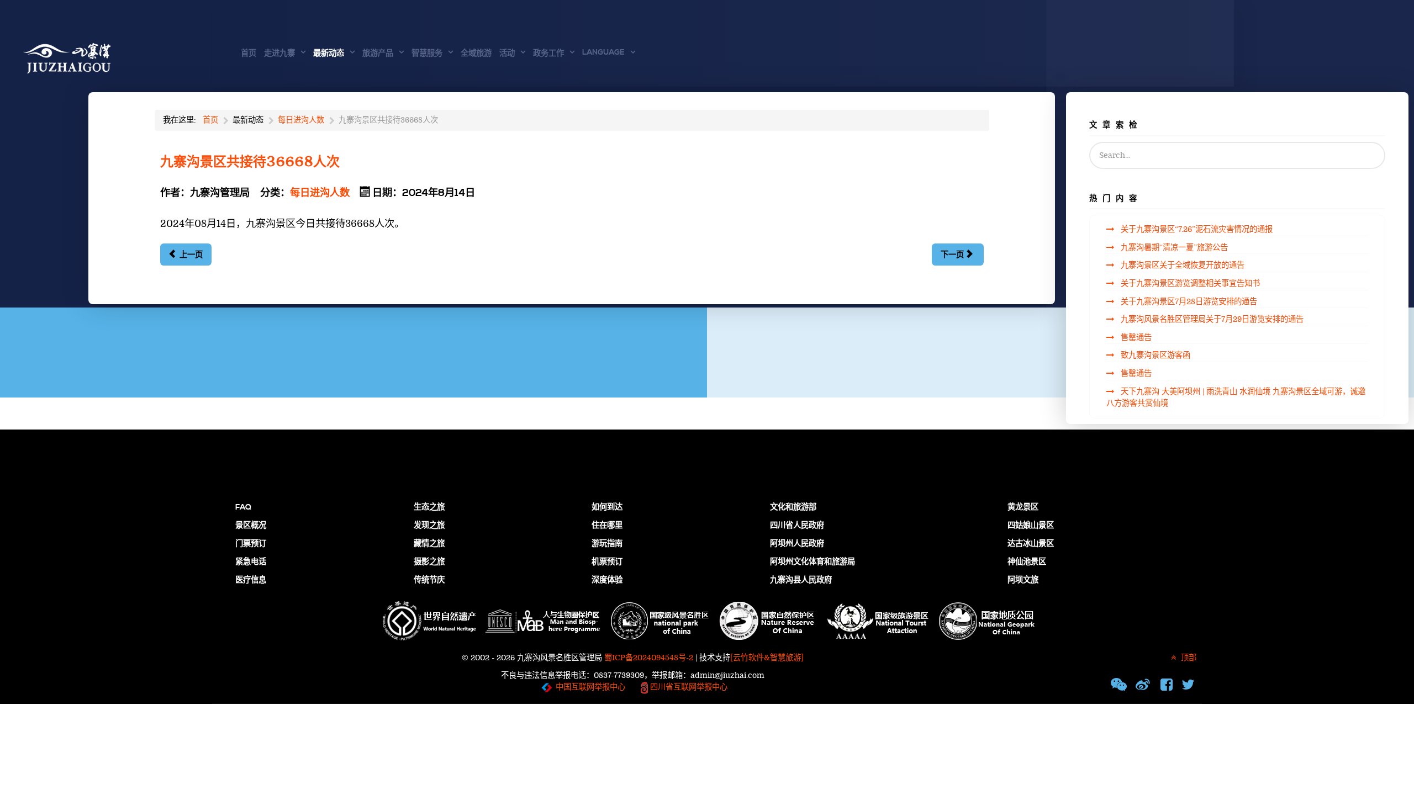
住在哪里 (607, 526)
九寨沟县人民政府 (801, 580)
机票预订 (607, 562)
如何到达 (607, 507)
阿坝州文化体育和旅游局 (812, 562)
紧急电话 (250, 562)
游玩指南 (607, 544)
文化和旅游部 (793, 507)
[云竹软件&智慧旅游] (767, 657)
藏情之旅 (429, 544)
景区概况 (250, 526)
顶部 (1187, 657)
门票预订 (250, 544)
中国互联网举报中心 (590, 687)
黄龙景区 (1022, 507)
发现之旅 (429, 526)
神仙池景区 (1026, 562)
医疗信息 (250, 580)
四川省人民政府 (797, 526)
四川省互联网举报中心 (687, 687)
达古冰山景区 (1030, 544)
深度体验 (607, 580)
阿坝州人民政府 (797, 544)
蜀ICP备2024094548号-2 (648, 657)
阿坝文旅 (1022, 580)
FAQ (243, 507)
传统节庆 (429, 580)
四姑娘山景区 (1030, 526)
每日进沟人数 (320, 193)
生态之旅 (429, 507)
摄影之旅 (429, 562)
